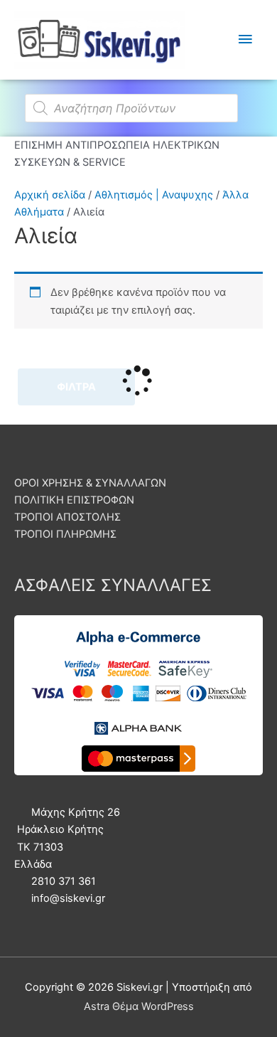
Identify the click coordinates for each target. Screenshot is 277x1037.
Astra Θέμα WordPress (139, 1006)
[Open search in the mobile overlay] (138, 101)
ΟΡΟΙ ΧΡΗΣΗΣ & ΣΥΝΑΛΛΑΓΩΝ (90, 483)
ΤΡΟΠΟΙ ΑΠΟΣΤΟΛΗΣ (67, 517)
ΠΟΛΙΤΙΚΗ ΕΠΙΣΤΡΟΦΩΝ (74, 500)
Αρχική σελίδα (49, 194)
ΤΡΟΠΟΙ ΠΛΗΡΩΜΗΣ (65, 534)
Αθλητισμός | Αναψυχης (153, 194)
